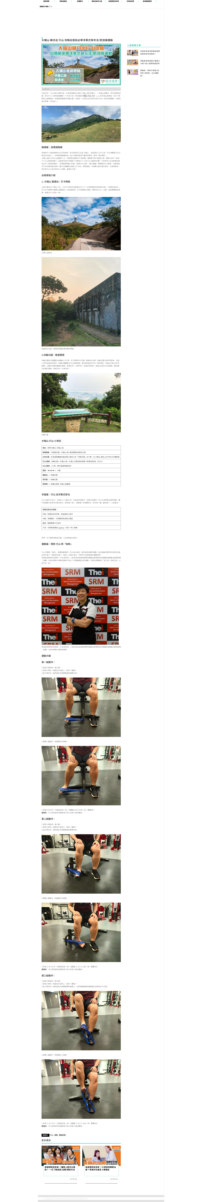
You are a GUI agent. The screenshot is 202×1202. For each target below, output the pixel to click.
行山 (51, 1135)
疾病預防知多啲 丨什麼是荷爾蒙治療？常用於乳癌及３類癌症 (100, 1168)
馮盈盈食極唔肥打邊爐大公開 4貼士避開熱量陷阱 (150, 62)
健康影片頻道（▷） (46, 6)
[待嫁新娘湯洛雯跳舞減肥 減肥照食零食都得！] (132, 52)
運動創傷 (62, 1135)
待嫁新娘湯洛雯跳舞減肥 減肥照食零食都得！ (150, 52)
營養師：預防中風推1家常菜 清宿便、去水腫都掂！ (149, 73)
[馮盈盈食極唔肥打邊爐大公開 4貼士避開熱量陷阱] (132, 62)
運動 (56, 1135)
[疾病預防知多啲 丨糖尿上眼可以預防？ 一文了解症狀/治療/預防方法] (61, 1155)
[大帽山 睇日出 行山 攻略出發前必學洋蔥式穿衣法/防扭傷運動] (81, 64)
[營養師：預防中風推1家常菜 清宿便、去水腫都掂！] (132, 71)
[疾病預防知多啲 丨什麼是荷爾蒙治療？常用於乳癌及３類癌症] (101, 1155)
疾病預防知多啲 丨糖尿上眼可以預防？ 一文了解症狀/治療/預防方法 (60, 1168)
